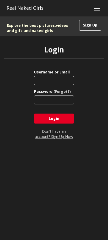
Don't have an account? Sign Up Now (54, 134)
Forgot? (62, 91)
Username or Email (52, 72)
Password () (52, 91)
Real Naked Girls (25, 8)
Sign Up (90, 25)
